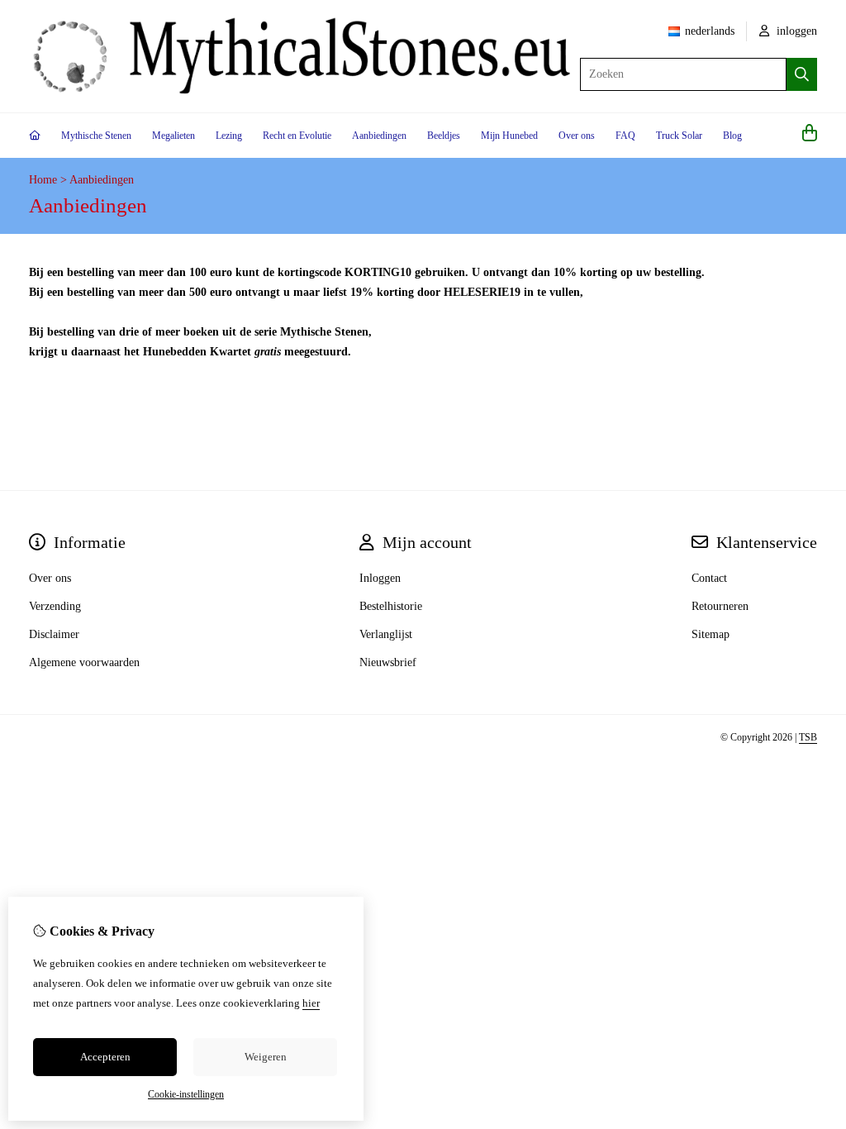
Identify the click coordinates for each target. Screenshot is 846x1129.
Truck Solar (679, 135)
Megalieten (173, 135)
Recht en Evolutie (297, 135)
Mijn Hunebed (509, 135)
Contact (709, 578)
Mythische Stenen (96, 135)
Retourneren (720, 606)
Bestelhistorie (390, 606)
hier (311, 1003)
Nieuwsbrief (387, 662)
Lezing (229, 135)
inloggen (795, 31)
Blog (732, 135)
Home (43, 180)
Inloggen (380, 578)
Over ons (576, 135)
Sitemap (711, 634)
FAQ (625, 135)
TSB (808, 737)
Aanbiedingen (379, 135)
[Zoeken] (802, 74)
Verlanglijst (385, 634)
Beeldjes (443, 135)
